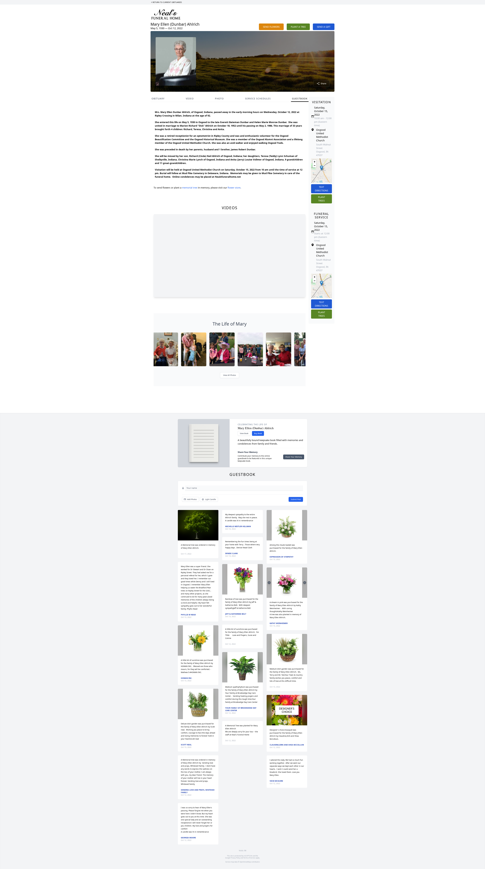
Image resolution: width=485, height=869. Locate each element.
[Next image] (304, 582)
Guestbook (300, 98)
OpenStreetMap (245, 862)
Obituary (158, 98)
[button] (321, 168)
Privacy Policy (235, 858)
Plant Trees (321, 199)
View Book (244, 433)
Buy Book (258, 433)
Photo (219, 98)
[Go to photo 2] (287, 596)
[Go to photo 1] (286, 596)
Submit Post (296, 499)
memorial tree (189, 187)
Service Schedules (258, 98)
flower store (234, 187)
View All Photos (229, 375)
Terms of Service (249, 858)
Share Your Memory (293, 457)
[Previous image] (269, 582)
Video (190, 98)
